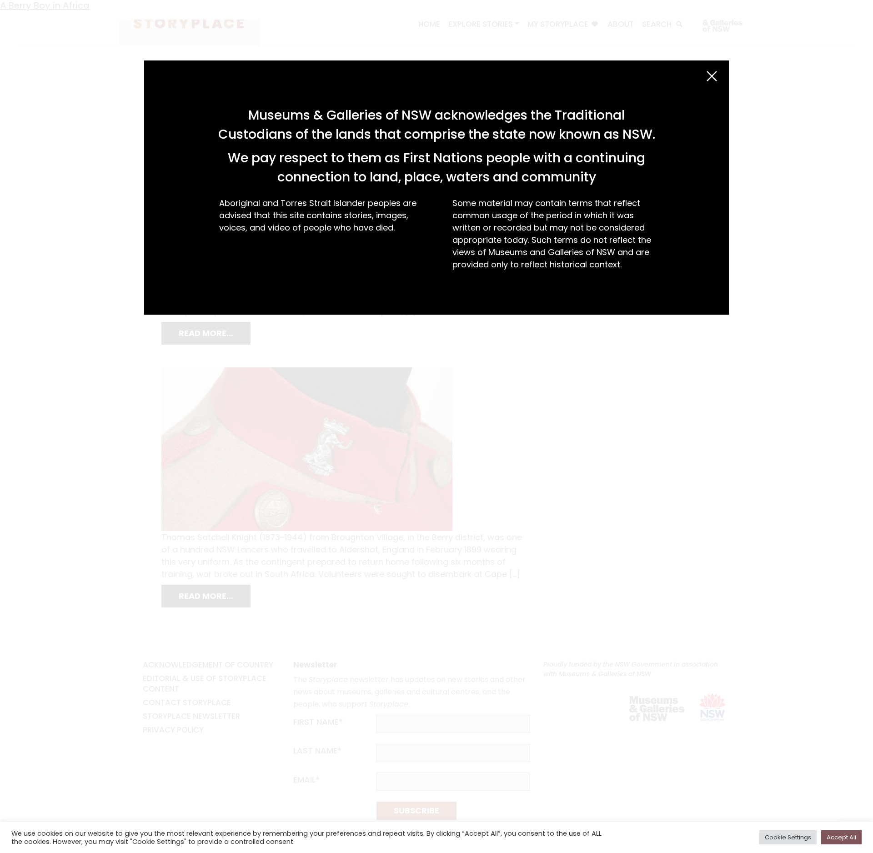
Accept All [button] (841, 837)
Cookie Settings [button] (788, 837)
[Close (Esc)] (712, 76)
